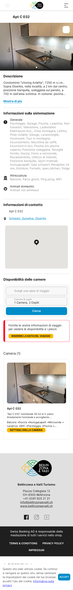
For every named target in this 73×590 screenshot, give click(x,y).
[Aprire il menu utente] (7, 5)
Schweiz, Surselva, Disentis (27, 218)
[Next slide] (69, 47)
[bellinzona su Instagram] (36, 517)
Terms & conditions (23, 543)
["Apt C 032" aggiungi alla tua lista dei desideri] (66, 29)
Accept (64, 577)
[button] (36, 67)
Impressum (36, 550)
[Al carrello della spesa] (59, 5)
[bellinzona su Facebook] (26, 517)
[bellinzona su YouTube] (46, 517)
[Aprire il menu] (66, 5)
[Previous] (6, 16)
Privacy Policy (53, 543)
